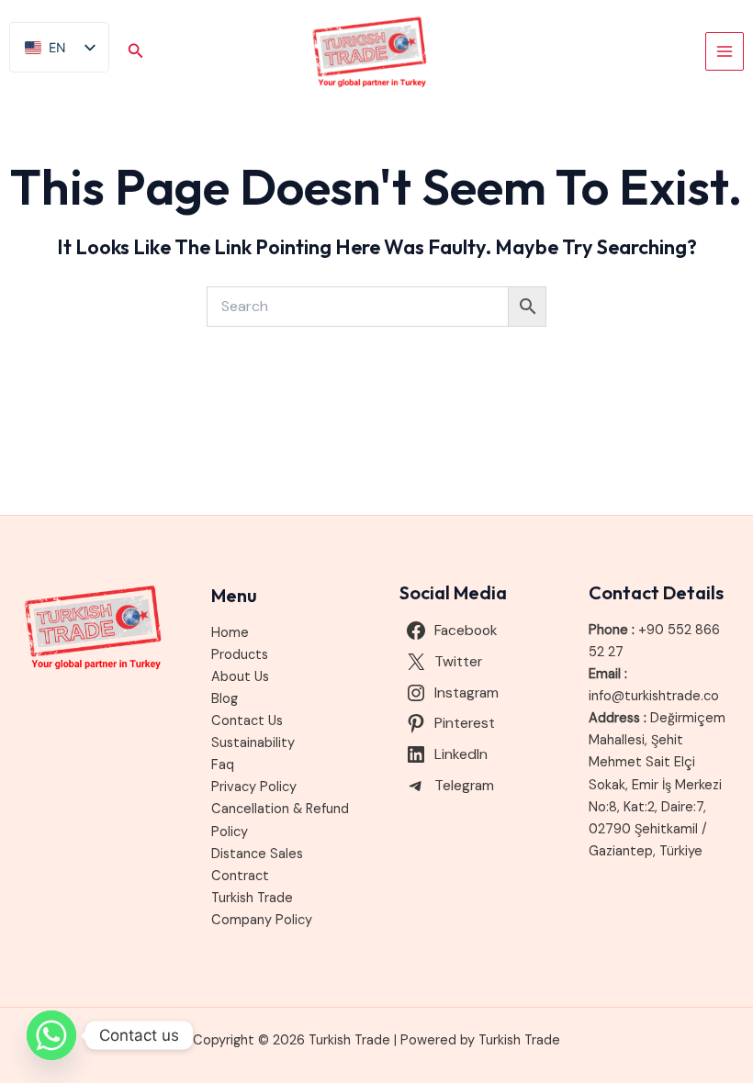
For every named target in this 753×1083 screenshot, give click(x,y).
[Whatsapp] (51, 1035)
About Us (240, 677)
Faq (222, 765)
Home (230, 633)
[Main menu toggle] (724, 51)
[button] (136, 51)
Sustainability (253, 743)
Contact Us (247, 721)
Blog (224, 699)
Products (239, 655)
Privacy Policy (254, 787)
